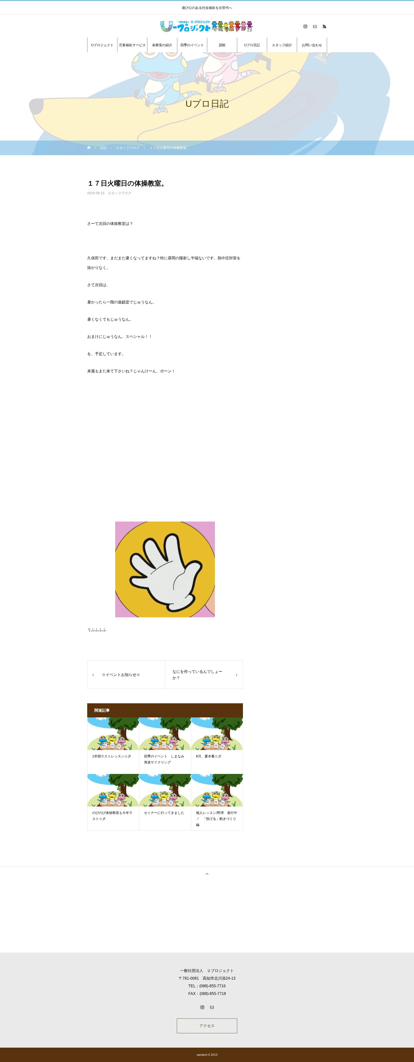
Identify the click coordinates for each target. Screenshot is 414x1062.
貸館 (222, 45)
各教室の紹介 (162, 45)
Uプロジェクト (102, 45)
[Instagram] (305, 26)
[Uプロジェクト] (207, 26)
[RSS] (324, 26)
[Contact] (314, 26)
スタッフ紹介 (282, 45)
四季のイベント (192, 45)
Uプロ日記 (252, 45)
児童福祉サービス (132, 45)
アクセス (207, 1026)
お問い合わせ (312, 45)
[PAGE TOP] (207, 874)
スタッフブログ (119, 193)
